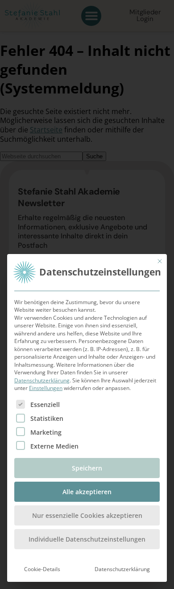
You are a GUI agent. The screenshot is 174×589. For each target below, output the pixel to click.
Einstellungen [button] (45, 388)
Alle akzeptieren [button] (87, 491)
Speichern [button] (87, 468)
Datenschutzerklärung (42, 380)
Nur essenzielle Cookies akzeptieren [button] (87, 515)
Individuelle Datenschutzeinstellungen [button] (87, 539)
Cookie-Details (42, 569)
